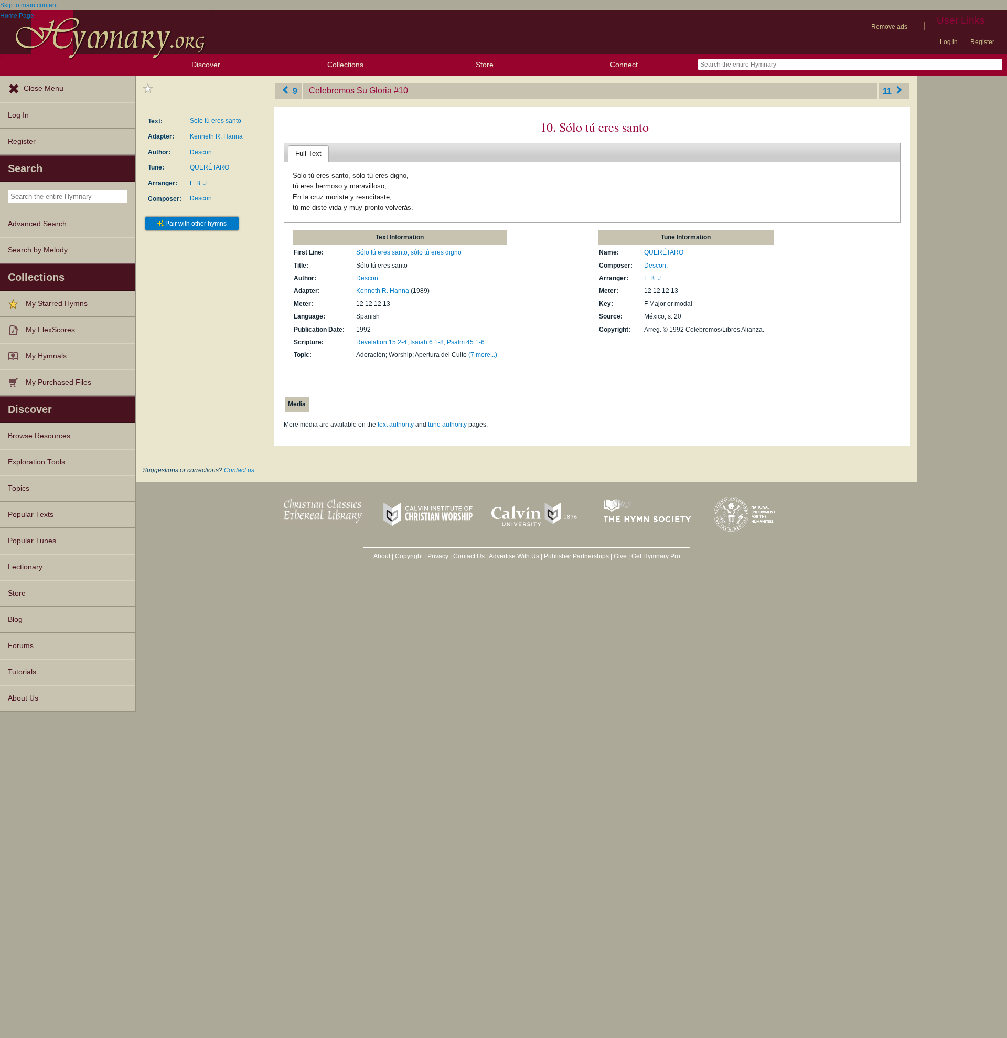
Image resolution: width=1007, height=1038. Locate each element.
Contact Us (469, 556)
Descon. (201, 152)
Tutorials (22, 672)
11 (888, 90)
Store (485, 64)
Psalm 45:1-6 (466, 342)
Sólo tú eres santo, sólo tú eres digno (409, 252)
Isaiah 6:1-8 (427, 342)
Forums (21, 646)
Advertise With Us (514, 556)
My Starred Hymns (57, 304)
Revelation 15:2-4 (381, 342)
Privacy (437, 556)
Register (982, 42)
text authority (396, 424)
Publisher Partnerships (576, 556)
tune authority (447, 424)
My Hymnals (46, 356)
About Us (23, 698)
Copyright (409, 556)
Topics (18, 488)
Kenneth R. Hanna (216, 136)
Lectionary (25, 567)
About (381, 556)
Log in (949, 42)
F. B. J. (199, 183)
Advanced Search (37, 224)
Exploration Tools (36, 462)
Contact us (239, 470)
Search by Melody (38, 250)
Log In (18, 115)
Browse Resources (39, 436)
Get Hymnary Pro (655, 556)
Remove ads (889, 26)
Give (620, 556)
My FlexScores (50, 330)
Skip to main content (29, 5)
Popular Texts (30, 514)
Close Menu (43, 88)
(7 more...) (482, 354)
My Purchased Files (58, 382)
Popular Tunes (32, 541)
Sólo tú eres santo (215, 120)
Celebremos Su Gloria (350, 90)
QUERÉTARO (209, 167)
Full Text (308, 153)
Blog (15, 619)
